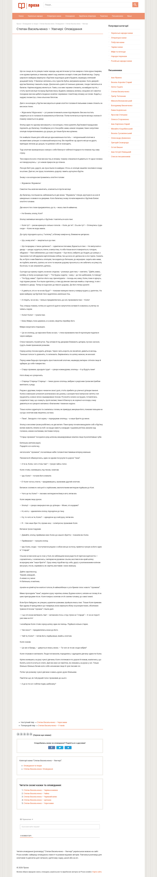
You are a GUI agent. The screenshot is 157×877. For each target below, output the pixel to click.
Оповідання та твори (33, 766)
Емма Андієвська (118, 110)
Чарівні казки (117, 47)
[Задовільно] (24, 734)
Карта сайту (97, 872)
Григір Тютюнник (118, 96)
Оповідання (70, 16)
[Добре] (27, 734)
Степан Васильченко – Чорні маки (52, 722)
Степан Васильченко (120, 91)
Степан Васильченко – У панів (51, 725)
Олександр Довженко (121, 138)
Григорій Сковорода (120, 142)
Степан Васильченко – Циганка (37, 800)
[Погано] (21, 734)
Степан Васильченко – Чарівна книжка (41, 790)
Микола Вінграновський (121, 101)
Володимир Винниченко (121, 105)
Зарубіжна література (87, 16)
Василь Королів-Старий (121, 82)
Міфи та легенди (118, 52)
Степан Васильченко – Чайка (36, 793)
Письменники (117, 16)
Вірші (129, 16)
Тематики (104, 16)
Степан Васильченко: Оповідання (38, 769)
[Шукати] (135, 4)
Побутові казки (117, 42)
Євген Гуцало (117, 87)
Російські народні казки (121, 61)
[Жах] (18, 734)
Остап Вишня (117, 147)
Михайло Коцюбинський (122, 129)
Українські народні (35, 16)
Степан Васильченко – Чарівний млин (40, 797)
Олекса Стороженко (120, 119)
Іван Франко (116, 77)
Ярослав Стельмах (119, 115)
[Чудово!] (31, 734)
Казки (21, 16)
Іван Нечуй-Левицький (121, 152)
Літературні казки (54, 16)
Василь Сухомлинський (121, 133)
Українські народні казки (122, 33)
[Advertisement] (60, 52)
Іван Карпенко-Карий (120, 124)
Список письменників (120, 156)
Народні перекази (119, 56)
